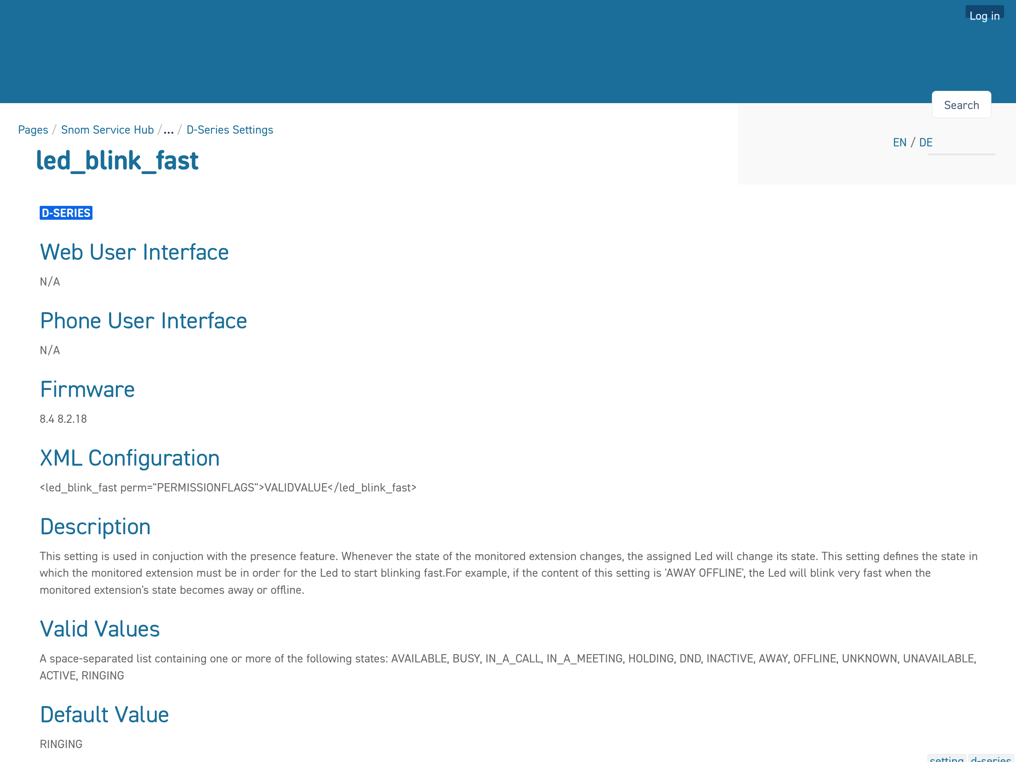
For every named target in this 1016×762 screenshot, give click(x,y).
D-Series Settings (230, 129)
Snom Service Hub (107, 129)
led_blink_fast (117, 159)
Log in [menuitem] (985, 13)
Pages (33, 129)
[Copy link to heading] (231, 252)
